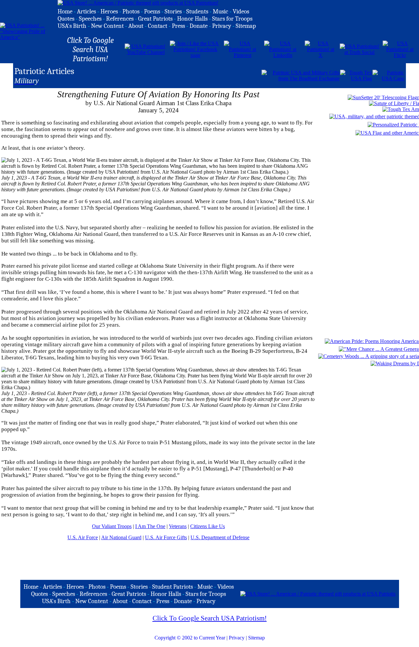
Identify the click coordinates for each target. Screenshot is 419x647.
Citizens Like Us (207, 526)
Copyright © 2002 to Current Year (190, 637)
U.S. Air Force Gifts (166, 537)
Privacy (237, 637)
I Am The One (150, 526)
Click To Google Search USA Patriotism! (210, 618)
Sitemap (256, 637)
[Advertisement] (184, 75)
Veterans (178, 526)
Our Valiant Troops (112, 526)
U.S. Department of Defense (220, 537)
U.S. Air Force (82, 537)
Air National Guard (121, 537)
